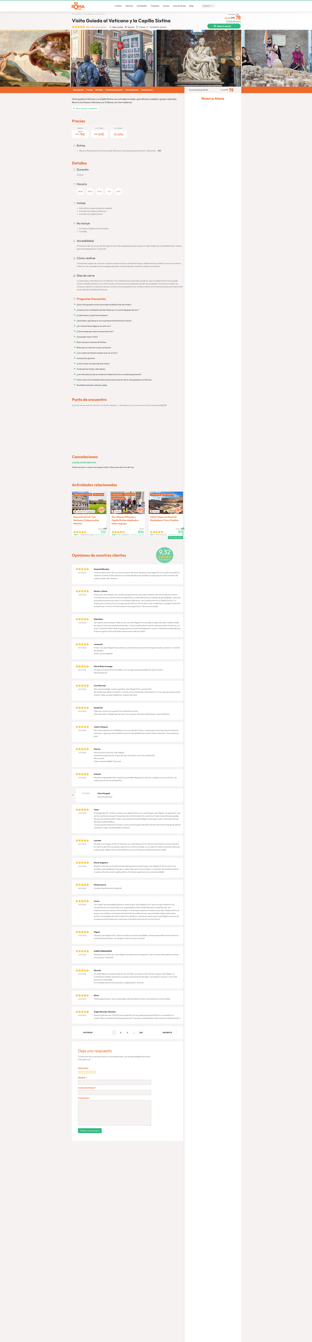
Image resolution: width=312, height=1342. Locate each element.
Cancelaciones (131, 90)
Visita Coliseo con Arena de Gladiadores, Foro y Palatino (164, 518)
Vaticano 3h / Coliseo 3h (85, 511)
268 (140, 1032)
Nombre (82, 1078)
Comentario (84, 1098)
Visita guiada (79, 494)
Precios (89, 90)
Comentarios (147, 90)
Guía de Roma (179, 6)
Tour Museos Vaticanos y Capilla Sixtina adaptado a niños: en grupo (125, 520)
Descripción (78, 90)
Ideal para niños (118, 498)
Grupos (166, 6)
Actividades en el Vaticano (94, 14)
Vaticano (129, 6)
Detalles (99, 90)
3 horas (117, 511)
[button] (224, 26)
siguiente (167, 1032)
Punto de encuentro (114, 90)
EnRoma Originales (101, 508)
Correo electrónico (87, 1088)
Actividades (142, 6)
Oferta (88, 494)
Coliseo (118, 6)
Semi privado (129, 494)
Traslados (155, 6)
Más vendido (98, 494)
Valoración (83, 1068)
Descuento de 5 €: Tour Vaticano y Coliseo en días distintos (86, 520)
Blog (191, 6)
